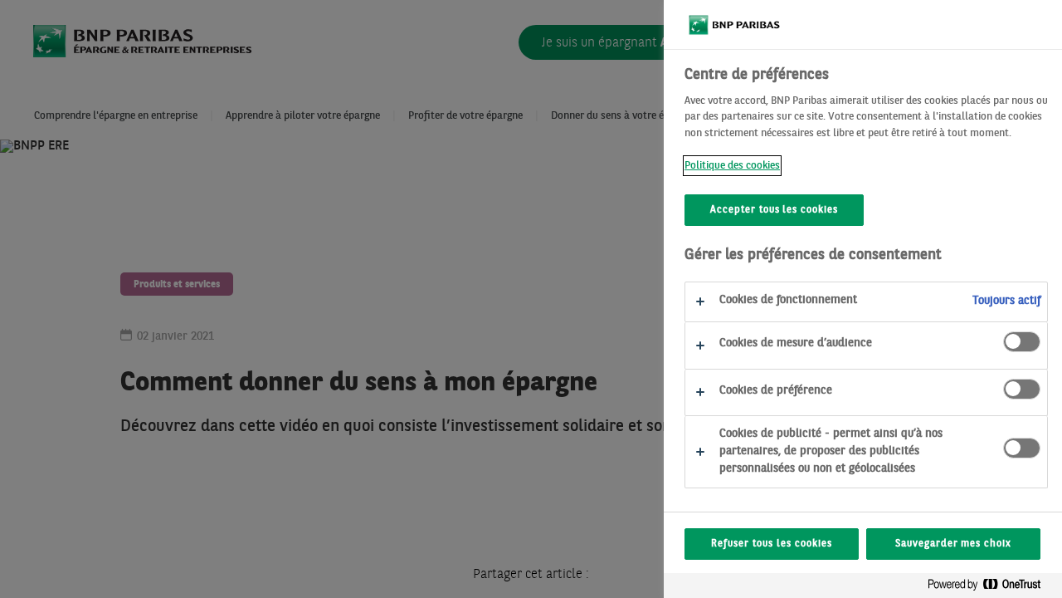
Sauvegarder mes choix (953, 544)
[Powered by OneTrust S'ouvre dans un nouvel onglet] (991, 587)
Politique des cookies (732, 165)
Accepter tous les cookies (774, 210)
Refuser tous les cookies (771, 544)
